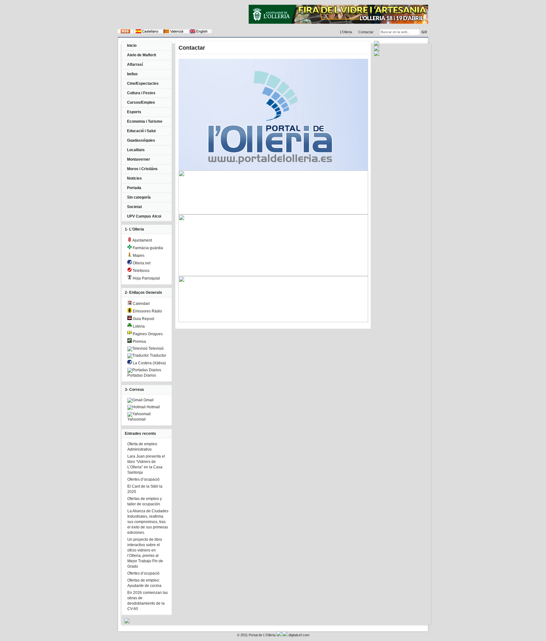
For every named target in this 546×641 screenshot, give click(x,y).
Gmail (148, 400)
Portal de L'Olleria (262, 635)
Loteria (138, 326)
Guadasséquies (141, 140)
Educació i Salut (141, 131)
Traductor (157, 355)
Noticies (134, 178)
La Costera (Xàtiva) (149, 363)
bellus (132, 74)
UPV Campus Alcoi (144, 216)
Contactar (365, 32)
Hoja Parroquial (146, 278)
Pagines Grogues (147, 334)
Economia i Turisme (144, 121)
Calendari (141, 303)
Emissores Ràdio (147, 311)
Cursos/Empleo (141, 102)
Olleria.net (141, 263)
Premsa (139, 341)
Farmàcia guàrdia (147, 248)
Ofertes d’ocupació (143, 479)
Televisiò (156, 348)
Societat (134, 207)
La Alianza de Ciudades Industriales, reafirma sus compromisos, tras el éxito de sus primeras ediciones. (147, 522)
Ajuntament (142, 240)
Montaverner (138, 159)
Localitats (136, 150)
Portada (134, 188)
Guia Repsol (143, 319)
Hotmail (153, 407)
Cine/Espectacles (143, 83)
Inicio (131, 45)
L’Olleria (346, 32)
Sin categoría (139, 197)
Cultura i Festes (141, 93)
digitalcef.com (298, 635)
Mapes (138, 255)
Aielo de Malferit (141, 55)
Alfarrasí (135, 64)
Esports (134, 112)
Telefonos (140, 270)
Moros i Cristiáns (142, 169)
